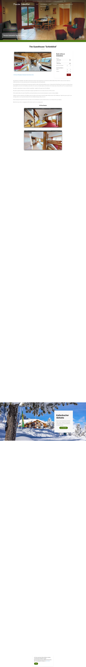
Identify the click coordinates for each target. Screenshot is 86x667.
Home (37, 4)
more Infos (64, 427)
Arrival (57, 58)
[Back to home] (21, 4)
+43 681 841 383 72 (40, 1)
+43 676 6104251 (48, 1)
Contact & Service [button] (69, 4)
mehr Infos (48, 660)
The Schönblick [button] (43, 4)
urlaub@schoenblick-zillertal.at (58, 1)
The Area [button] (55, 4)
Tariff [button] (50, 4)
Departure (58, 61)
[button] (80, 37)
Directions (61, 4)
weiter (69, 74)
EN (25, 1)
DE (22, 1)
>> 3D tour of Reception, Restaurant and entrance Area (23, 74)
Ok (36, 663)
